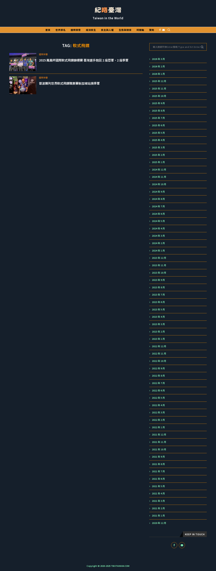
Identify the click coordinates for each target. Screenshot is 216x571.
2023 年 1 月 (158, 338)
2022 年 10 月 (159, 361)
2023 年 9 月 (158, 280)
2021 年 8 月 (158, 464)
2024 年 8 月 (158, 199)
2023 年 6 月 (158, 302)
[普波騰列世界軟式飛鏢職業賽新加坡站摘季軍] (22, 85)
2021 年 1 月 (158, 515)
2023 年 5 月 (158, 309)
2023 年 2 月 (158, 331)
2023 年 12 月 (159, 257)
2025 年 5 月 (158, 132)
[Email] (163, 30)
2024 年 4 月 (158, 228)
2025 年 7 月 (158, 117)
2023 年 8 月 (158, 287)
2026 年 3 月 (158, 59)
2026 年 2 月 (158, 66)
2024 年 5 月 (158, 221)
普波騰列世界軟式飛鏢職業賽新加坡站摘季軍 (69, 83)
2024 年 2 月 (158, 243)
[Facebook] (160, 30)
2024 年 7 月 (158, 206)
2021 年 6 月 (158, 478)
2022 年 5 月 (158, 397)
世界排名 (61, 30)
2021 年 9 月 (158, 456)
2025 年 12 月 (159, 81)
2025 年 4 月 (158, 140)
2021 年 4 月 (158, 493)
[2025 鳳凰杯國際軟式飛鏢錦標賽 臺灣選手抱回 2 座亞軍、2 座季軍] (22, 62)
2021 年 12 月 (159, 434)
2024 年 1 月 (158, 250)
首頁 (47, 30)
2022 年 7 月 (158, 383)
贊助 (151, 30)
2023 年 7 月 (158, 294)
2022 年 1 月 (158, 427)
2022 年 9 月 (158, 368)
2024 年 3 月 (158, 235)
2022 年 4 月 (158, 405)
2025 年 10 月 (159, 96)
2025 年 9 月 (158, 103)
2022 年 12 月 (159, 346)
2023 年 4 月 (158, 316)
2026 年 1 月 (158, 73)
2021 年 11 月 (159, 442)
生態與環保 (125, 30)
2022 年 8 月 (158, 375)
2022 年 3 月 (158, 412)
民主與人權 (107, 30)
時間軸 (140, 30)
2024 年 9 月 (158, 191)
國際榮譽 (76, 30)
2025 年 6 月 (158, 125)
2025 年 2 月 (158, 154)
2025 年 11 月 (159, 88)
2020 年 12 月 (159, 523)
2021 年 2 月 (158, 508)
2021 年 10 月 (159, 449)
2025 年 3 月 (158, 147)
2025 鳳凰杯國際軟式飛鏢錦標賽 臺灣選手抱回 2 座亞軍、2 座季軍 (83, 60)
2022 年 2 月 (158, 419)
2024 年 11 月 (159, 176)
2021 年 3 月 (158, 500)
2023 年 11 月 (159, 265)
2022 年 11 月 (159, 353)
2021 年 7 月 (158, 471)
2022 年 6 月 (158, 390)
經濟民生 (91, 30)
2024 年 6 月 (158, 213)
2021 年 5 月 (158, 486)
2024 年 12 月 (159, 169)
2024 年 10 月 (159, 184)
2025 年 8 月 (158, 110)
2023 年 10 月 (159, 272)
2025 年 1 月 (158, 162)
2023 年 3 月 (158, 324)
